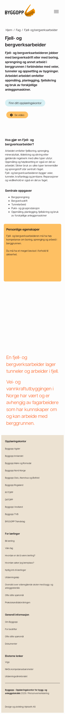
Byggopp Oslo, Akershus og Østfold (22, 477)
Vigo (7, 662)
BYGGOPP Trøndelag (15, 521)
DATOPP (9, 499)
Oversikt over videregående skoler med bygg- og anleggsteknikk (29, 586)
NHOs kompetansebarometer (19, 669)
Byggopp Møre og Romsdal (18, 463)
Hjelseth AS (30, 706)
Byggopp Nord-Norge (15, 470)
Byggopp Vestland (14, 506)
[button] (17, 115)
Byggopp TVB (11, 514)
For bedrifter (11, 629)
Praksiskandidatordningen (17, 602)
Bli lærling (10, 540)
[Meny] (56, 11)
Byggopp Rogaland (14, 484)
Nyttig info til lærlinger (15, 569)
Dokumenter (11, 643)
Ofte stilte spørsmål (14, 595)
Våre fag (9, 548)
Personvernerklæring (38, 693)
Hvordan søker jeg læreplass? (19, 562)
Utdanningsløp (12, 577)
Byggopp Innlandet (14, 455)
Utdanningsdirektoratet (16, 676)
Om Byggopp (11, 621)
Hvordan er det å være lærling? (20, 555)
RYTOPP (9, 492)
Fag (18, 30)
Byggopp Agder (12, 448)
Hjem (9, 30)
